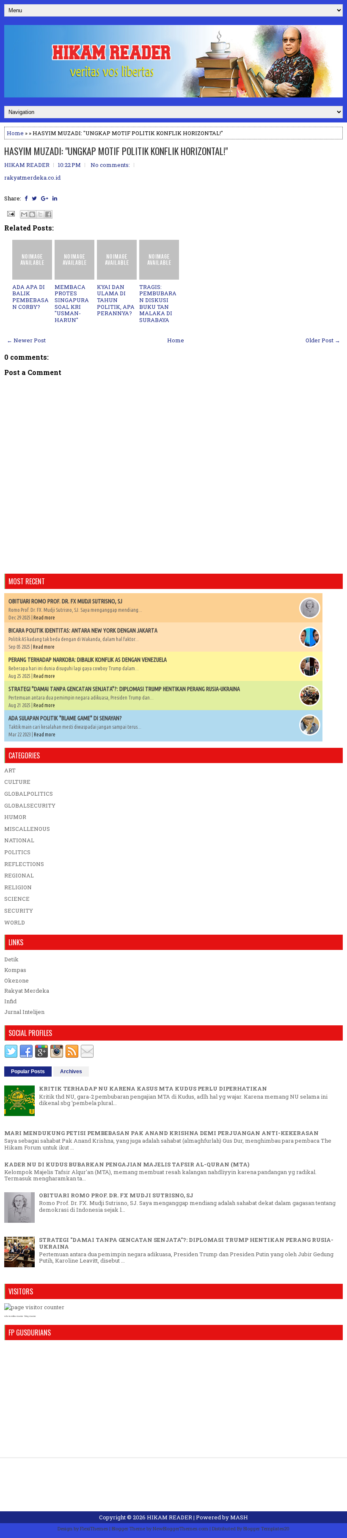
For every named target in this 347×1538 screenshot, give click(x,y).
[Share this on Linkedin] (54, 198)
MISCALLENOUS (27, 829)
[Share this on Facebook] (26, 198)
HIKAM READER (169, 1517)
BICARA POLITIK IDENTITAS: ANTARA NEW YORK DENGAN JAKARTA (82, 630)
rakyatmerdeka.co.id (32, 177)
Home (15, 133)
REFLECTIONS (24, 864)
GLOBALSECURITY (29, 805)
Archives (71, 1071)
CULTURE (17, 782)
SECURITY (18, 910)
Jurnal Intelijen (24, 1012)
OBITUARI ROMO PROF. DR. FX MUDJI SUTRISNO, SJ (65, 601)
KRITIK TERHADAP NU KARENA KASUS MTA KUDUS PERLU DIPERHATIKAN (153, 1088)
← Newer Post (26, 340)
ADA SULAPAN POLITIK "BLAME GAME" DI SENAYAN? (65, 718)
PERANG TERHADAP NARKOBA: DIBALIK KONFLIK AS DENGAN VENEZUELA (87, 659)
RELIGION (18, 887)
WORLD (14, 922)
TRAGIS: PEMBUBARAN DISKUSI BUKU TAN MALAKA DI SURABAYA (157, 303)
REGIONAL (19, 875)
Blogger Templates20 (266, 1528)
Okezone (16, 980)
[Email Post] (10, 213)
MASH (239, 1517)
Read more (44, 617)
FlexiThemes (94, 1528)
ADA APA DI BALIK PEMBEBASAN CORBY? (30, 297)
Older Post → (323, 340)
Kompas (15, 970)
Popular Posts (28, 1071)
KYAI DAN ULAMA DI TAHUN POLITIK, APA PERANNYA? (116, 300)
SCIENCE (17, 898)
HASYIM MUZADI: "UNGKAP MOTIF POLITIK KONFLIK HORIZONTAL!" (116, 151)
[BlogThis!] (32, 214)
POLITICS (17, 852)
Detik (11, 959)
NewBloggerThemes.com (180, 1528)
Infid (10, 1001)
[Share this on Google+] (44, 198)
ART (10, 770)
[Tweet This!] (34, 198)
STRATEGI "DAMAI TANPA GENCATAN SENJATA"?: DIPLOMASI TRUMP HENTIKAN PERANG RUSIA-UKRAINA (124, 689)
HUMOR (15, 817)
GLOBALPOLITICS (28, 793)
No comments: (110, 165)
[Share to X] (40, 214)
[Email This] (24, 214)
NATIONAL (19, 840)
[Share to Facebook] (48, 214)
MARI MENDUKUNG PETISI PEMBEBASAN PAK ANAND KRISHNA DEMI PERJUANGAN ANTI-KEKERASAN (161, 1133)
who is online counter (13, 1316)
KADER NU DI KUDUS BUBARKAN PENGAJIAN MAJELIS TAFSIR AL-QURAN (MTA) (126, 1164)
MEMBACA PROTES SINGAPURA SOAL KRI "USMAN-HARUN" (72, 303)
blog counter (30, 1316)
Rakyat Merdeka (26, 990)
